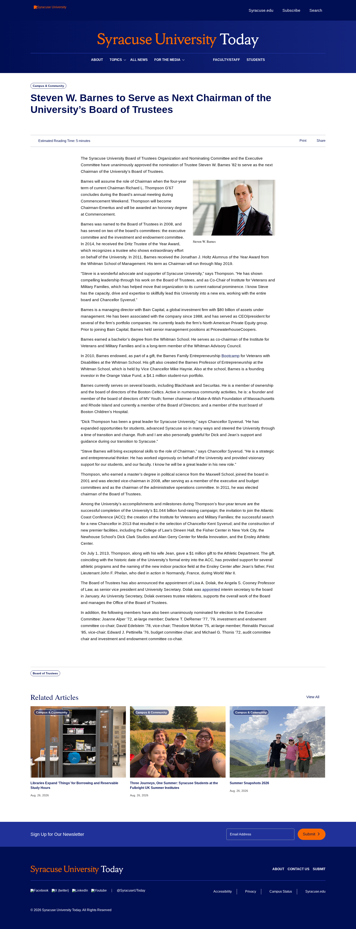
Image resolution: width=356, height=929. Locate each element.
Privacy (250, 891)
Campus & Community (48, 85)
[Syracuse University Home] (178, 39)
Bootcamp (230, 356)
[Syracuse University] (59, 10)
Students (256, 60)
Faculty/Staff (226, 60)
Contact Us (298, 869)
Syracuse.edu (261, 10)
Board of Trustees (45, 673)
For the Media (167, 60)
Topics (116, 60)
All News (139, 60)
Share (321, 140)
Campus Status (280, 891)
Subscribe (291, 10)
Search (315, 10)
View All (312, 697)
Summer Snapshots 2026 (249, 783)
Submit (309, 834)
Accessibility (222, 891)
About (97, 60)
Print (302, 140)
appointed (211, 589)
